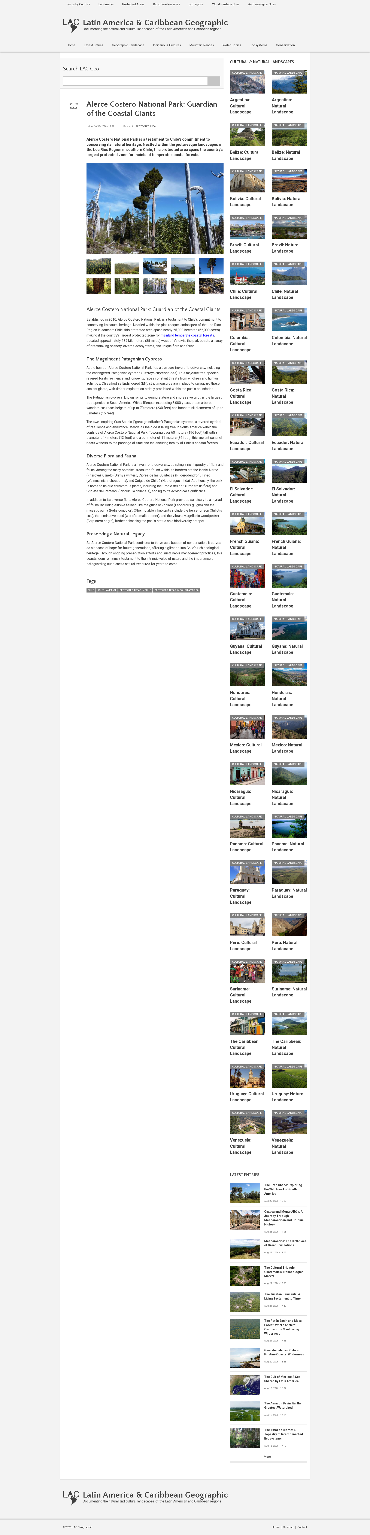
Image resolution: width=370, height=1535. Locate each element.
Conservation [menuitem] (285, 45)
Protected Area (146, 126)
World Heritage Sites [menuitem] (226, 4)
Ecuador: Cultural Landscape (247, 445)
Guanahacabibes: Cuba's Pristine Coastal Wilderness (284, 1352)
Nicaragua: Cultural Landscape (240, 797)
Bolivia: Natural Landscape (286, 201)
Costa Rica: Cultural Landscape (241, 396)
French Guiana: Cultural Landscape (244, 547)
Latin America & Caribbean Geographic (155, 22)
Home (275, 1527)
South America (106, 590)
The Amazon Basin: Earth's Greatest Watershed (283, 1405)
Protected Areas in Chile (135, 590)
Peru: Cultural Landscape (243, 945)
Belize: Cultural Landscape (245, 155)
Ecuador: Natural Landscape (288, 445)
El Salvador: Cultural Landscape (241, 495)
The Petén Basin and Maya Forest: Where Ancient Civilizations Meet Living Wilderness (283, 1327)
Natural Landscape (288, 72)
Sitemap (288, 1527)
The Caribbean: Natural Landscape (286, 1047)
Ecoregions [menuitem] (196, 4)
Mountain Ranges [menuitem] (201, 45)
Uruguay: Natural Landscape (288, 1096)
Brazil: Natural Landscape (286, 247)
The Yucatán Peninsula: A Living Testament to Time (282, 1296)
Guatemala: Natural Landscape (283, 600)
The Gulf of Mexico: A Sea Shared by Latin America (282, 1379)
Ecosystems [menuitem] (258, 45)
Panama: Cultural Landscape (246, 846)
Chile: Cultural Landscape (243, 294)
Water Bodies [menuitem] (231, 45)
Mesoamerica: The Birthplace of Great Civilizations (285, 1243)
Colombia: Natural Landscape (289, 340)
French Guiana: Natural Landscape (286, 547)
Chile (91, 590)
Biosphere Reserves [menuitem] (166, 4)
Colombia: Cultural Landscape (240, 343)
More (267, 1456)
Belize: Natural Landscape (286, 155)
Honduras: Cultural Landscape (240, 698)
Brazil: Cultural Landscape (244, 247)
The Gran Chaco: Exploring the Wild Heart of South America (283, 1189)
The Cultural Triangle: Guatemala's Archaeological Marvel (284, 1272)
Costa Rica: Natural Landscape (283, 396)
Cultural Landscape (247, 72)
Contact (302, 1527)
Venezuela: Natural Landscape (282, 1146)
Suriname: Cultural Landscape (240, 995)
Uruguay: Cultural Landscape (247, 1096)
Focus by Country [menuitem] (78, 4)
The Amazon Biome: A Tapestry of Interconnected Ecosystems (283, 1434)
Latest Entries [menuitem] (93, 45)
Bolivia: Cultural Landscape (245, 201)
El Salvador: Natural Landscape (283, 495)
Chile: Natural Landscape (285, 294)
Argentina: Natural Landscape (282, 106)
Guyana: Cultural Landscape (246, 649)
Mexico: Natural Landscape (287, 747)
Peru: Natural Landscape (284, 945)
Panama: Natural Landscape (288, 846)
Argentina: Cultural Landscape (240, 106)
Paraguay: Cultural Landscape (240, 896)
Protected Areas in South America (176, 590)
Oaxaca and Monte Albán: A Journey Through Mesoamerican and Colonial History (284, 1218)
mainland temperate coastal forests (187, 335)
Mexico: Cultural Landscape (246, 747)
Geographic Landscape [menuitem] (128, 45)
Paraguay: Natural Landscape (289, 893)
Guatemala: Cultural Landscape (241, 600)
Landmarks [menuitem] (106, 4)
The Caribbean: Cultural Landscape (245, 1047)
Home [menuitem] (71, 45)
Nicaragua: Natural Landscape (282, 797)
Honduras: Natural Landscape (282, 698)
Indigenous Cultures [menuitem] (167, 45)
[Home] (71, 26)
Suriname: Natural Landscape (289, 992)
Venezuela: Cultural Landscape (240, 1146)
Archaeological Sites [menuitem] (262, 4)
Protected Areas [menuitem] (133, 4)
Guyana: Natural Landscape (287, 649)
